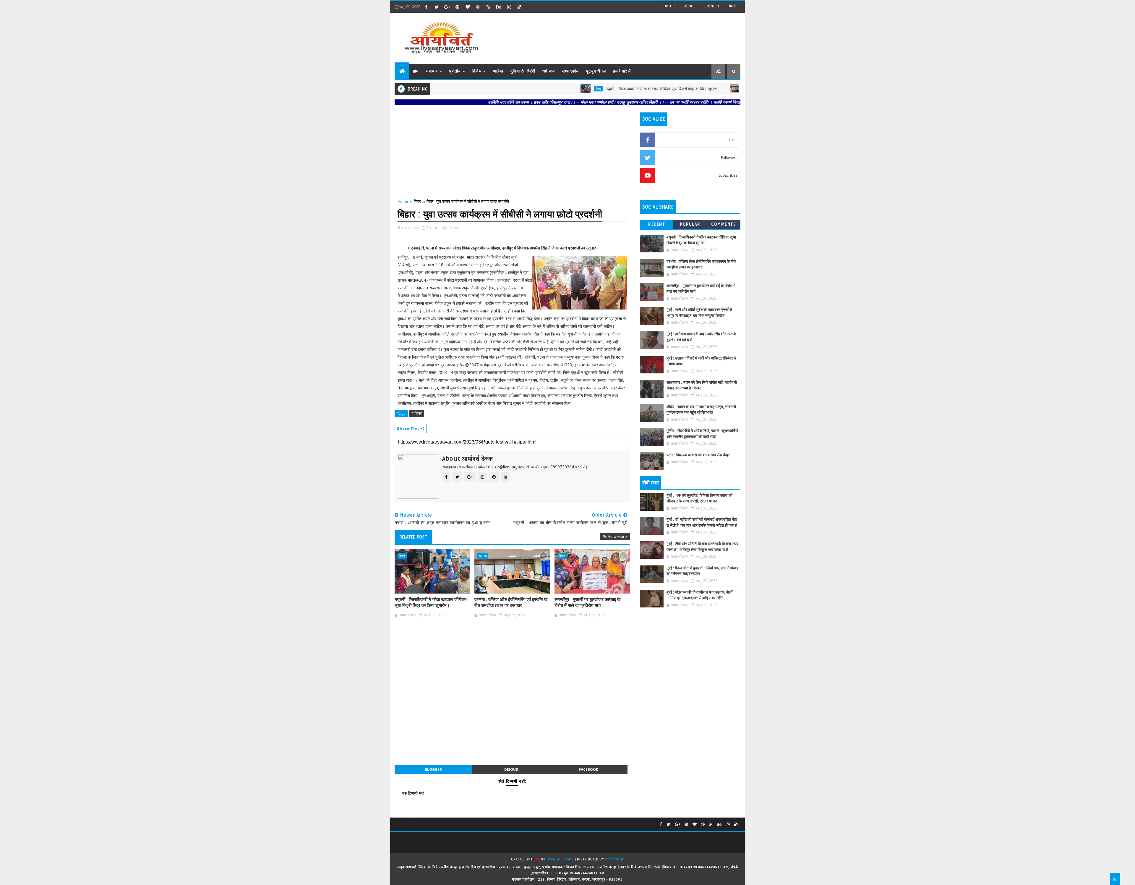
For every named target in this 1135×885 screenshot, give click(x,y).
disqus (511, 769)
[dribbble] (478, 6)
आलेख (498, 71)
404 (732, 6)
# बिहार (416, 413)
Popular (690, 224)
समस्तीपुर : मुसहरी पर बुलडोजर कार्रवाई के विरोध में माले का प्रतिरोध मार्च (587, 602)
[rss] (488, 6)
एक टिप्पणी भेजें (413, 793)
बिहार (561, 89)
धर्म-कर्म (548, 71)
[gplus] (446, 6)
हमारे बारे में (622, 71)
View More (617, 536)
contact (711, 6)
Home (669, 6)
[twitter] (436, 6)
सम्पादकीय (570, 71)
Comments (723, 224)
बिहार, (457, 227)
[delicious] (519, 6)
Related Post (413, 537)
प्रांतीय (455, 71)
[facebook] (426, 6)
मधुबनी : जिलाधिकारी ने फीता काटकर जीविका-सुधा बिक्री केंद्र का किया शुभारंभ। (626, 88)
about (689, 6)
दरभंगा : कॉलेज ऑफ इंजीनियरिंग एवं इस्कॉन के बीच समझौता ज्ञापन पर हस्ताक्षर (510, 602)
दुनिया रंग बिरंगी (522, 71)
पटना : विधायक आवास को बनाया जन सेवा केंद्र (698, 455)
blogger (433, 769)
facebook (588, 769)
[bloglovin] (467, 6)
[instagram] (509, 6)
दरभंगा (711, 89)
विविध (476, 71)
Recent (656, 224)
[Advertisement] (632, 35)
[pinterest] (457, 6)
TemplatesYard (560, 859)
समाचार (432, 71)
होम (416, 71)
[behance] (498, 6)
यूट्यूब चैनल (596, 71)
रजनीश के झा (614, 859)
